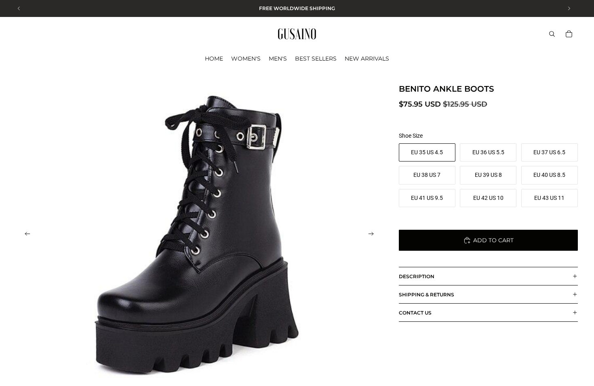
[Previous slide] (25, 235)
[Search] (552, 34)
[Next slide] (374, 235)
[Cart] (569, 34)
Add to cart (493, 240)
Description (416, 276)
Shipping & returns (426, 295)
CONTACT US (415, 313)
